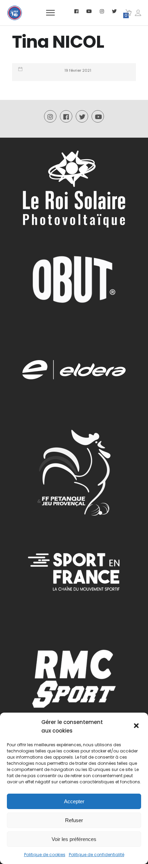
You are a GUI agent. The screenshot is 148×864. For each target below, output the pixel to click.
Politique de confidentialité (96, 854)
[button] (137, 726)
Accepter (74, 801)
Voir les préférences (74, 839)
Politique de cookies (44, 854)
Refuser (74, 820)
